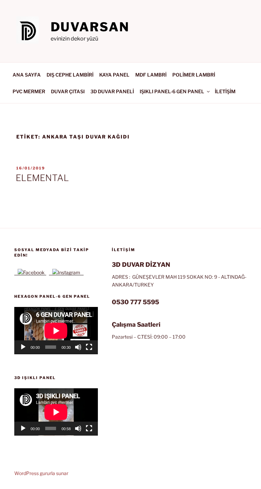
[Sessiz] (78, 347)
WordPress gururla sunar (41, 473)
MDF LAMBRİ (151, 75)
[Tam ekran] (89, 347)
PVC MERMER (29, 91)
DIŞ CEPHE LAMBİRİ (70, 75)
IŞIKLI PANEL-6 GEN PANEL (172, 91)
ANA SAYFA (27, 75)
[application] (56, 330)
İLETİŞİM (225, 91)
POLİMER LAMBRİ (193, 75)
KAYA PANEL (114, 75)
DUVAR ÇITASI (68, 91)
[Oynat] (23, 347)
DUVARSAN (90, 26)
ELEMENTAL (42, 178)
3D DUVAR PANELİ (112, 91)
